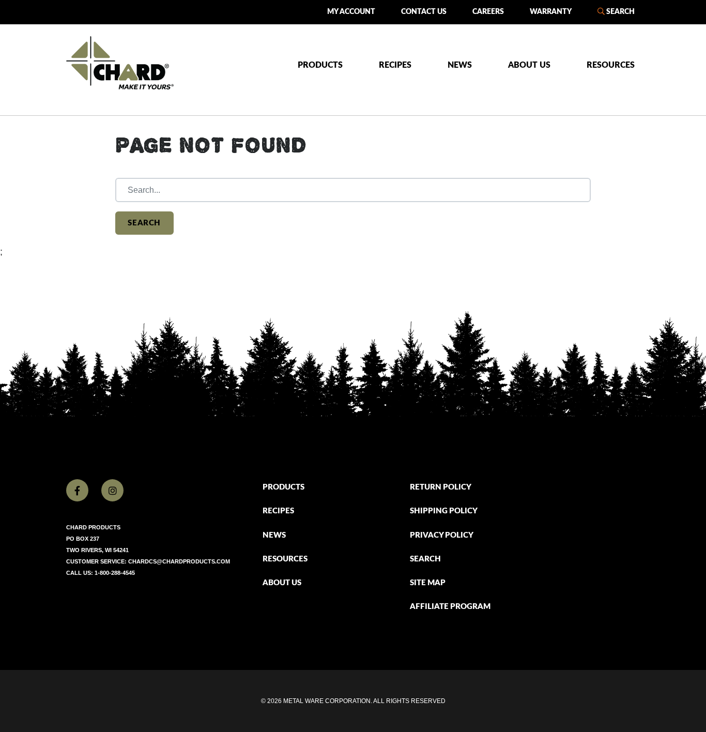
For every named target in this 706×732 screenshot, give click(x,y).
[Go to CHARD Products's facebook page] (77, 490)
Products (320, 65)
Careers (488, 12)
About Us (529, 65)
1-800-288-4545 (115, 573)
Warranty (551, 12)
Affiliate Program (450, 607)
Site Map (428, 583)
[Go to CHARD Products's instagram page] (112, 490)
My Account (351, 12)
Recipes (395, 65)
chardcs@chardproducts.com (179, 561)
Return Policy (440, 487)
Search (620, 12)
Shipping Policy (444, 511)
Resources (611, 65)
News (460, 65)
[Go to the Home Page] (120, 63)
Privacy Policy (441, 535)
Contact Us (424, 12)
